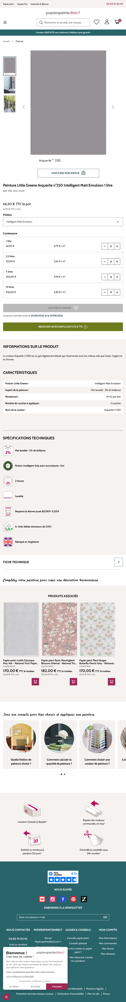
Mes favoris (108, 948)
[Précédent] (23, 107)
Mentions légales (95, 988)
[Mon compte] (107, 22)
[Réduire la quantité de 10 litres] (105, 292)
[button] (6, 996)
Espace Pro (22, 4)
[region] (63, 115)
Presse (106, 993)
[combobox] (63, 22)
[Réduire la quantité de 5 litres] (105, 277)
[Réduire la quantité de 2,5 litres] (105, 261)
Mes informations (108, 938)
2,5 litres (10, 256)
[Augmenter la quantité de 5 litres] (117, 277)
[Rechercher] (40, 22)
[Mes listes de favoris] (96, 22)
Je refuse (13, 986)
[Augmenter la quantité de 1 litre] (117, 246)
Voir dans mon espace (65, 173)
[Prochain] (113, 107)
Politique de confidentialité (68, 988)
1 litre (8, 241)
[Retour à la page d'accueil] (63, 13)
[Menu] (7, 22)
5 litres (9, 271)
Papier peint (8, 4)
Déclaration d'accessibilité (70, 993)
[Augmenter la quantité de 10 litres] (117, 292)
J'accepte (57, 986)
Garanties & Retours (40, 4)
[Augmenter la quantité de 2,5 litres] (117, 261)
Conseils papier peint (78, 938)
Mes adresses (108, 953)
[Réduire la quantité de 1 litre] (105, 246)
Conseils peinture (78, 943)
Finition (7, 215)
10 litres (10, 287)
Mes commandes (108, 943)
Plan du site (93, 993)
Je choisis (35, 986)
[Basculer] (118, 562)
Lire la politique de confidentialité (20, 976)
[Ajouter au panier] (35, 681)
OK (105, 917)
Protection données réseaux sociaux (34, 993)
